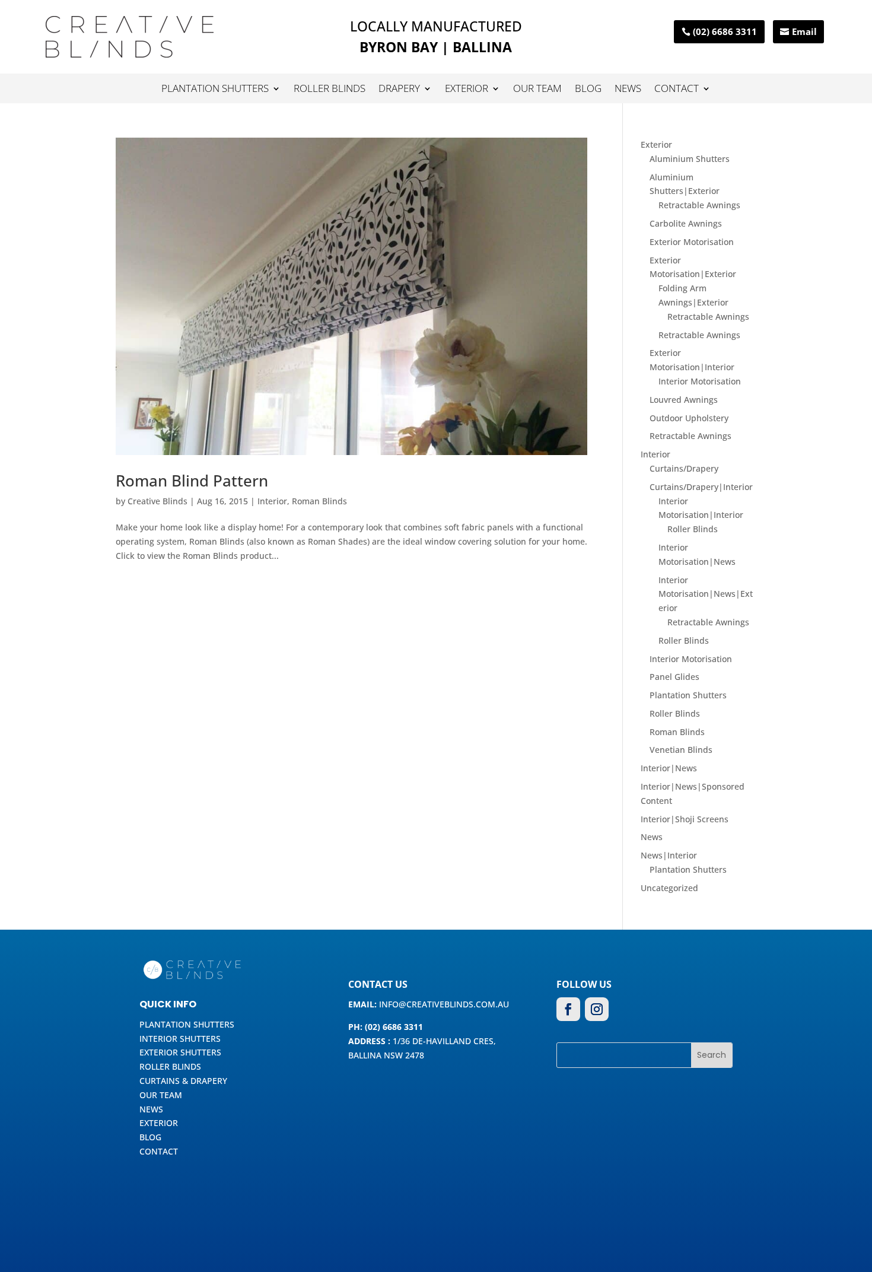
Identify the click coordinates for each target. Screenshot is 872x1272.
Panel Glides (674, 676)
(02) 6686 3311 (725, 31)
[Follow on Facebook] (568, 1009)
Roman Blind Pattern (192, 480)
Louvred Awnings (684, 399)
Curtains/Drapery (684, 468)
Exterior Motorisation (692, 241)
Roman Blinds (319, 501)
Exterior (466, 89)
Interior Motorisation (699, 381)
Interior (272, 501)
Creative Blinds (157, 501)
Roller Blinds (329, 89)
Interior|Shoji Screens (684, 819)
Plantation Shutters (215, 89)
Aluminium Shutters (690, 158)
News (628, 89)
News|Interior (669, 855)
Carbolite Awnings (686, 223)
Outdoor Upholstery (689, 418)
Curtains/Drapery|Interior (701, 486)
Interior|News (669, 768)
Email (804, 31)
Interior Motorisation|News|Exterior (705, 594)
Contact (676, 89)
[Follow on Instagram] (597, 1009)
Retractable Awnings (699, 205)
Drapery (399, 89)
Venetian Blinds (681, 749)
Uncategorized (669, 887)
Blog (588, 89)
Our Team (537, 89)
